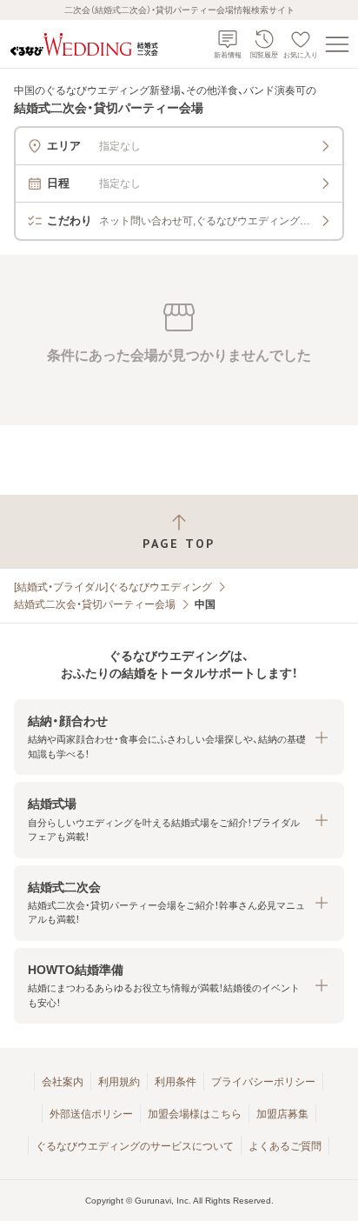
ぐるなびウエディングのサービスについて (135, 1146)
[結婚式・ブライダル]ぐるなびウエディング (113, 587)
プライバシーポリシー (263, 1082)
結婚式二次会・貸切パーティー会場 (95, 604)
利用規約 (119, 1082)
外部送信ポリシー (91, 1114)
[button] (179, 737)
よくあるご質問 (285, 1146)
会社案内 (62, 1082)
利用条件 (175, 1082)
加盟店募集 (282, 1114)
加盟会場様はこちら (195, 1114)
